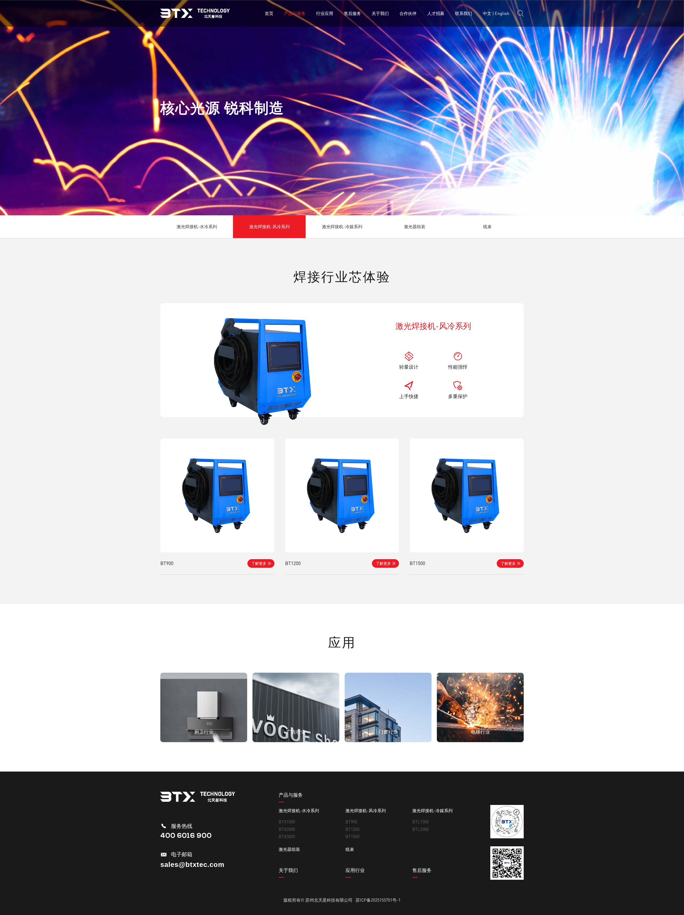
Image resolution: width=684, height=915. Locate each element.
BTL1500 (420, 821)
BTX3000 (287, 836)
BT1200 (352, 829)
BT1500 (352, 836)
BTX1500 (287, 821)
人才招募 (435, 13)
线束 (487, 226)
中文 (487, 13)
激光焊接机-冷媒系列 (342, 226)
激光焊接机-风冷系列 (269, 226)
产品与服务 (294, 13)
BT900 (351, 821)
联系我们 (463, 13)
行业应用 (324, 13)
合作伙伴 (408, 13)
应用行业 (355, 870)
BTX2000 (287, 829)
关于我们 (380, 13)
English (502, 13)
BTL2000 (420, 829)
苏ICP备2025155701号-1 (378, 900)
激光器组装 (414, 226)
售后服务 (352, 13)
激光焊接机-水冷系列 (197, 226)
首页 (269, 13)
